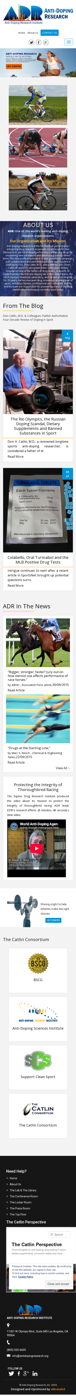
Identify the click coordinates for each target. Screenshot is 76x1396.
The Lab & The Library (23, 1190)
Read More (16, 457)
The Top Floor (18, 1214)
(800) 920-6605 (16, 1349)
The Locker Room (20, 1202)
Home (21, 32)
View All (61, 768)
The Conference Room (24, 1196)
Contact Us (49, 32)
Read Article (16, 690)
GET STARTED (14, 66)
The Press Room (20, 1208)
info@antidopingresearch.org (30, 1355)
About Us (32, 32)
